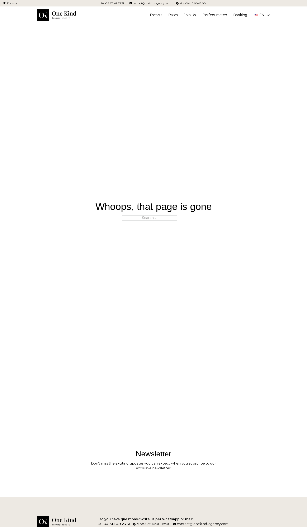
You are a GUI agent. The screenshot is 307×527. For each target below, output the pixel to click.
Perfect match (215, 15)
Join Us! (190, 15)
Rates (173, 15)
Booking (240, 15)
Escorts (156, 15)
